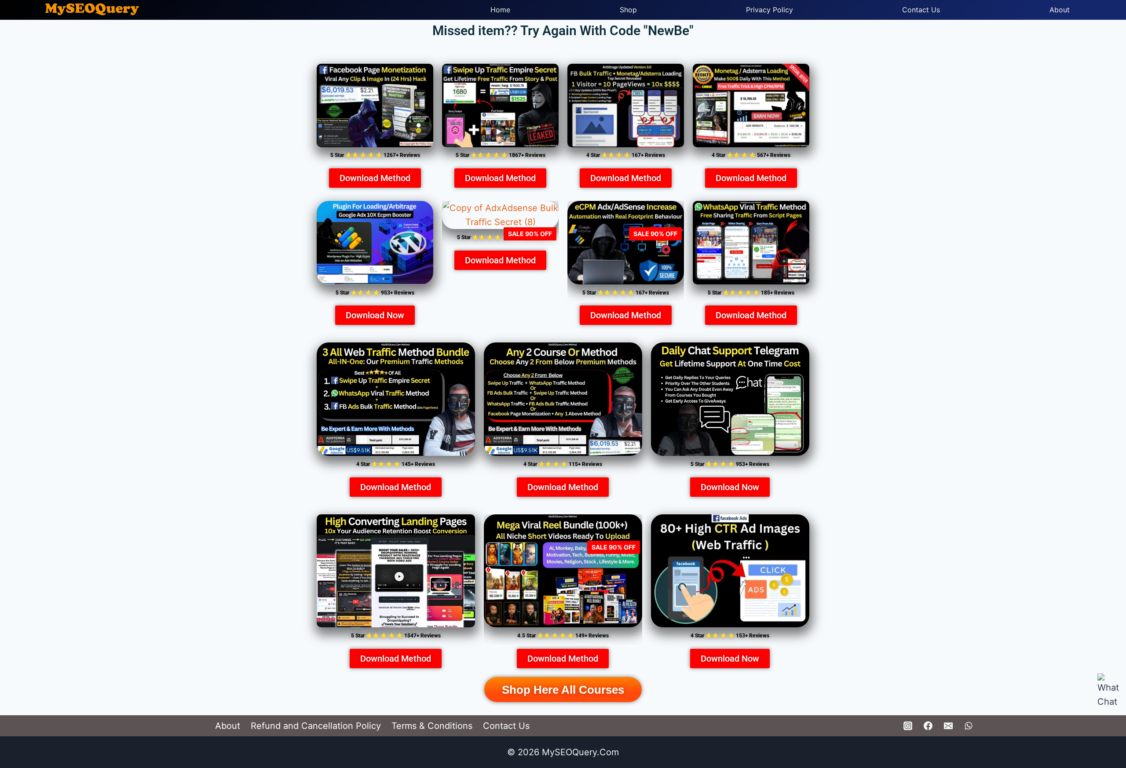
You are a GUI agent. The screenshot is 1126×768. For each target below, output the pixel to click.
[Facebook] (928, 726)
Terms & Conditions (431, 726)
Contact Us (921, 9)
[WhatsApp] (968, 726)
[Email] (948, 726)
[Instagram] (908, 726)
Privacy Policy (769, 9)
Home (500, 9)
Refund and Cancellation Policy (316, 726)
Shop (628, 9)
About (1059, 9)
